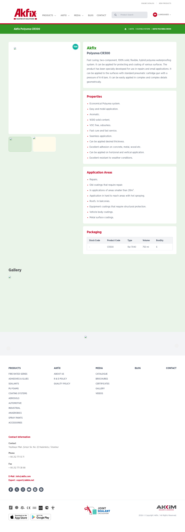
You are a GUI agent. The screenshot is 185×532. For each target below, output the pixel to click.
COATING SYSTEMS (143, 29)
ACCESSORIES (15, 423)
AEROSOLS (14, 398)
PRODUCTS (47, 15)
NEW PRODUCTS (165, 3)
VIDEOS (99, 393)
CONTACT (101, 15)
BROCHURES (102, 379)
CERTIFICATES (102, 384)
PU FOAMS (14, 389)
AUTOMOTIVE (15, 403)
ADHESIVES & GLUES (19, 379)
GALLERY (100, 389)
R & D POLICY (60, 379)
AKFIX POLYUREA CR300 (161, 29)
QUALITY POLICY (62, 384)
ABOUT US (59, 374)
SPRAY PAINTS (16, 418)
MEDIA (77, 15)
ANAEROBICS (15, 413)
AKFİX (64, 15)
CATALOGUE (102, 374)
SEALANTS (14, 384)
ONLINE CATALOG (147, 3)
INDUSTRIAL (14, 408)
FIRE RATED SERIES (18, 374)
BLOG (90, 15)
